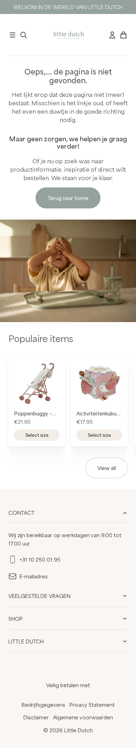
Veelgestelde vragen (39, 596)
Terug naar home (68, 198)
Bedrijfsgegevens (43, 704)
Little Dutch (26, 641)
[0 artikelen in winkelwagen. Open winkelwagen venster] (123, 35)
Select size (36, 435)
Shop (15, 618)
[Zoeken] (24, 35)
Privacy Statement (92, 704)
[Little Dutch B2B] (68, 35)
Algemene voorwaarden (83, 717)
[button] (12, 35)
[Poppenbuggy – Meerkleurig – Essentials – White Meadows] (37, 383)
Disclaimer (36, 717)
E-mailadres (34, 576)
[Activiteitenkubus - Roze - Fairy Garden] (99, 383)
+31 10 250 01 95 (40, 559)
